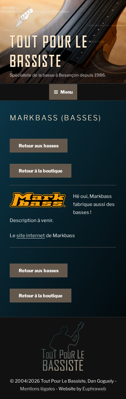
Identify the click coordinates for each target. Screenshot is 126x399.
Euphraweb (94, 388)
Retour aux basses (38, 145)
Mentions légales (37, 388)
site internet (30, 235)
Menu (66, 92)
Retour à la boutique (40, 170)
